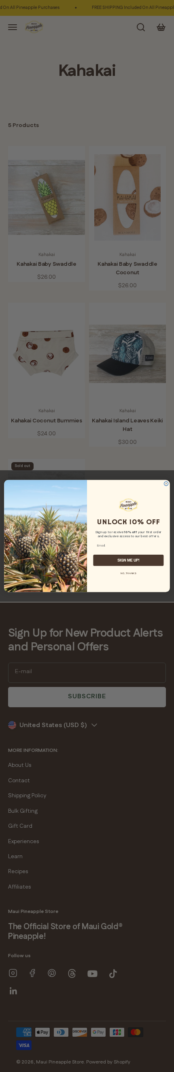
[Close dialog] (166, 484)
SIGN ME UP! (128, 560)
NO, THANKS (128, 573)
